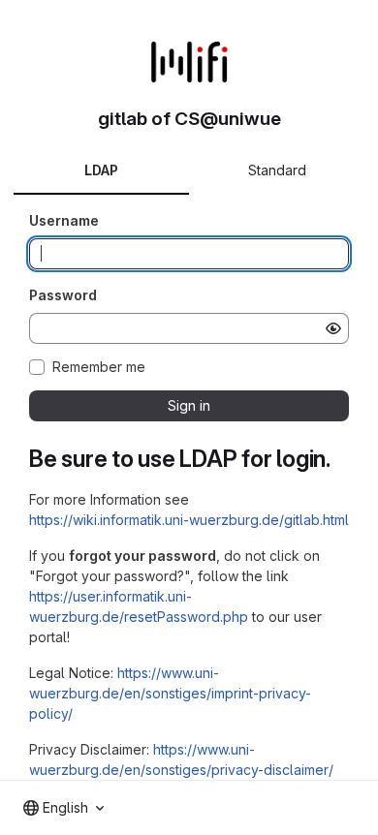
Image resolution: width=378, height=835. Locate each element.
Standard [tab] (277, 170)
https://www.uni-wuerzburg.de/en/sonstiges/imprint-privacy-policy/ (170, 693)
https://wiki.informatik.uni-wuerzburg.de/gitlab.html (189, 519)
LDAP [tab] (101, 170)
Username (64, 220)
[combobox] (63, 808)
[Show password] (333, 328)
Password (63, 295)
